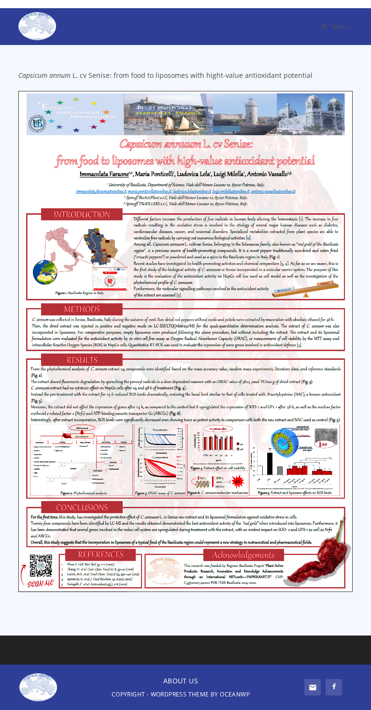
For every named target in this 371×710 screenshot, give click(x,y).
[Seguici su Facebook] (334, 687)
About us (180, 680)
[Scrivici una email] (312, 687)
